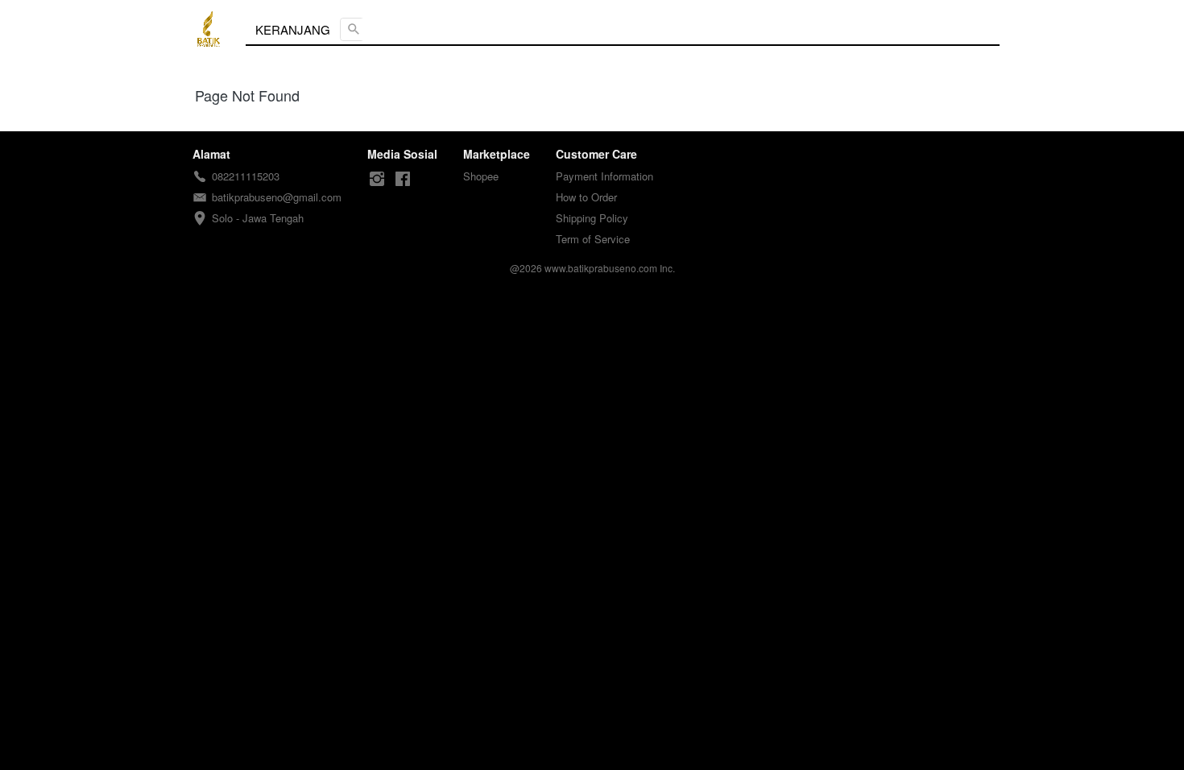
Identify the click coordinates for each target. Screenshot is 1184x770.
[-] (377, 179)
